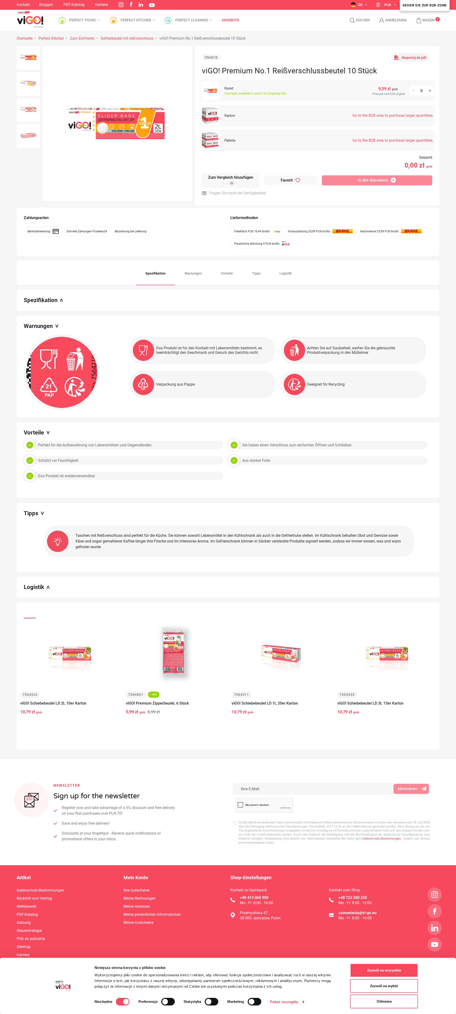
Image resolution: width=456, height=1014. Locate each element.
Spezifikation (155, 273)
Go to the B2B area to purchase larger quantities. (392, 115)
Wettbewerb (26, 906)
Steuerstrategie (29, 930)
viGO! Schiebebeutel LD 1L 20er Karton (265, 703)
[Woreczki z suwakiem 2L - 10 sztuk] (28, 58)
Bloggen (46, 4)
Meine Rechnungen (140, 898)
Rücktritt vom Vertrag (34, 898)
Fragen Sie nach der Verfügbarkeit (237, 193)
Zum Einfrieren (82, 38)
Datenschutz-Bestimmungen (381, 838)
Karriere (101, 4)
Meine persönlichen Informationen (152, 914)
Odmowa (384, 1001)
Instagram (121, 4)
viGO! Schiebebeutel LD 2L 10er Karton (53, 703)
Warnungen (193, 273)
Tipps (256, 273)
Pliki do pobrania (31, 938)
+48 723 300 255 (352, 897)
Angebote (230, 20)
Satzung (24, 922)
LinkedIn (141, 4)
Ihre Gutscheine (136, 890)
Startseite (25, 38)
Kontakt (23, 4)
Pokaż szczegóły (284, 1002)
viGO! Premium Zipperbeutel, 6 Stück (157, 703)
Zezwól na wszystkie (384, 970)
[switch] (168, 1001)
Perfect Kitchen (51, 38)
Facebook (131, 4)
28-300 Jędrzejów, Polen (260, 918)
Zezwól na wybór (384, 986)
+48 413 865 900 (254, 897)
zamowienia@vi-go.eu (357, 913)
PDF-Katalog (74, 4)
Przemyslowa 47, (254, 913)
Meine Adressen (137, 906)
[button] (423, 20)
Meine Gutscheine (138, 922)
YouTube (152, 5)
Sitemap (24, 946)
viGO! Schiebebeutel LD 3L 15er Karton (370, 703)
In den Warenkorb (373, 180)
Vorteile (227, 273)
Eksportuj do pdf (414, 58)
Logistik (286, 273)
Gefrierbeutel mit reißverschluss (126, 38)
